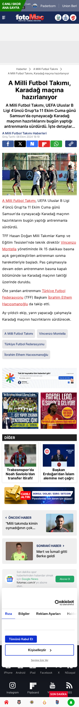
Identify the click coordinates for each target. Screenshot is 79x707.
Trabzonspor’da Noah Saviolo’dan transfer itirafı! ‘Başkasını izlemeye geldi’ (20, 478)
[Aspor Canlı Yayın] (58, 17)
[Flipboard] (44, 144)
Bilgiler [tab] (24, 614)
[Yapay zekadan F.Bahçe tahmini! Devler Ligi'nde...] (20, 411)
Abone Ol (65, 579)
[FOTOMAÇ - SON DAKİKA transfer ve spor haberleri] (30, 17)
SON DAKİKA (58, 694)
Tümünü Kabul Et (21, 639)
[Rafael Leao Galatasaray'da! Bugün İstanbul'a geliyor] (59, 411)
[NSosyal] (32, 144)
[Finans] (39, 495)
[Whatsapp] (56, 144)
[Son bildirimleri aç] (71, 703)
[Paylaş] (71, 144)
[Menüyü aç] (3, 17)
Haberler (21, 69)
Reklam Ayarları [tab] (48, 614)
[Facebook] (8, 144)
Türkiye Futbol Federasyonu (24, 344)
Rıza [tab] (8, 614)
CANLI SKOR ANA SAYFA (11, 5)
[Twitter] (20, 144)
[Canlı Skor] (65, 17)
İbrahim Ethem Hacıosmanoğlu (26, 354)
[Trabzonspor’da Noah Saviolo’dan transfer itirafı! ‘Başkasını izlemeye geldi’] (20, 455)
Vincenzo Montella (52, 333)
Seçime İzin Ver (39, 660)
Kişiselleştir (37, 650)
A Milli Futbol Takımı (45, 69)
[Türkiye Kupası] (73, 17)
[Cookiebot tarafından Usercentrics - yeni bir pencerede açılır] (56, 603)
